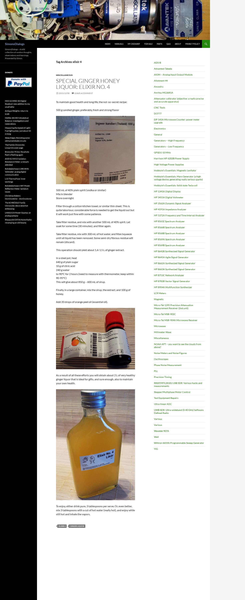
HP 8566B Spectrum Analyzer (169, 227)
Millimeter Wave (162, 332)
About (178, 44)
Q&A (168, 44)
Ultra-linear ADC (163, 404)
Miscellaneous (64, 75)
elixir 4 (62, 526)
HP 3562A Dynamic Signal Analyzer (172, 203)
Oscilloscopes (161, 359)
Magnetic (159, 299)
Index (107, 44)
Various (158, 419)
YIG (156, 448)
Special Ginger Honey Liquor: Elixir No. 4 (88, 83)
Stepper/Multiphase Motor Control (172, 392)
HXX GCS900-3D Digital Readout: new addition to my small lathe (17, 104)
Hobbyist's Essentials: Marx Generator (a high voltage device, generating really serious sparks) (178, 178)
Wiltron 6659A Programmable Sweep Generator (179, 442)
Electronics (160, 128)
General (158, 134)
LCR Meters (160, 293)
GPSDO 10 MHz (162, 152)
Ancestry (158, 86)
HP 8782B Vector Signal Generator (172, 281)
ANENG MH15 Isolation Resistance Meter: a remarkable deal (17, 162)
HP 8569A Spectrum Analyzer (169, 239)
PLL (156, 371)
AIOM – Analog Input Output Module (173, 74)
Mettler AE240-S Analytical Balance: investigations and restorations (16, 121)
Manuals (119, 44)
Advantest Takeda (163, 68)
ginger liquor (77, 526)
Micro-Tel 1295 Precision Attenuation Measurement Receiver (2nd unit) (173, 307)
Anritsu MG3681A (163, 92)
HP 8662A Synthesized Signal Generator (174, 263)
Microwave (160, 326)
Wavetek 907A (161, 430)
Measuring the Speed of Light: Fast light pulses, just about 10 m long (18, 131)
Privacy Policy (192, 44)
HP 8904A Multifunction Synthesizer (173, 287)
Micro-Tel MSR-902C (165, 314)
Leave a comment (83, 93)
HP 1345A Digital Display (167, 191)
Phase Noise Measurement (168, 365)
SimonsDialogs (14, 44)
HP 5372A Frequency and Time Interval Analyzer (179, 215)
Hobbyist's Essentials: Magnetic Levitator (175, 170)
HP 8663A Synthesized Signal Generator (174, 269)
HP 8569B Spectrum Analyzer (169, 245)
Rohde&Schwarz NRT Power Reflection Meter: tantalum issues (17, 188)
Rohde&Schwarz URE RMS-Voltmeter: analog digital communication (17, 172)
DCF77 (158, 113)
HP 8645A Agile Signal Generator (171, 257)
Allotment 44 (161, 80)
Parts (159, 44)
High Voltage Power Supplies (169, 164)
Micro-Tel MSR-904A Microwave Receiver (176, 320)
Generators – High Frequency (169, 140)
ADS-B (157, 62)
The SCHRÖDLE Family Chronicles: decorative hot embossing (16, 205)
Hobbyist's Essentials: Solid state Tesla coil (176, 185)
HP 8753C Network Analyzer (169, 275)
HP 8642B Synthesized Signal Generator (174, 251)
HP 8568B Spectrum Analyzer (169, 233)
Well (156, 436)
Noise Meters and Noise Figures (170, 353)
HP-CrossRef (134, 44)
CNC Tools (159, 107)
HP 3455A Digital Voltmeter (168, 197)
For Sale (148, 44)
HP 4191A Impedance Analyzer (170, 209)
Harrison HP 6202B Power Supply (171, 158)
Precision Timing (163, 377)
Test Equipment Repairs (166, 398)
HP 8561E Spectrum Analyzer (169, 221)
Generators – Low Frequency (169, 146)
